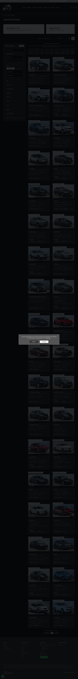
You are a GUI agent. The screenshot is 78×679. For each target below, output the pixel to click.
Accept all (44, 341)
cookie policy (48, 338)
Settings (34, 341)
